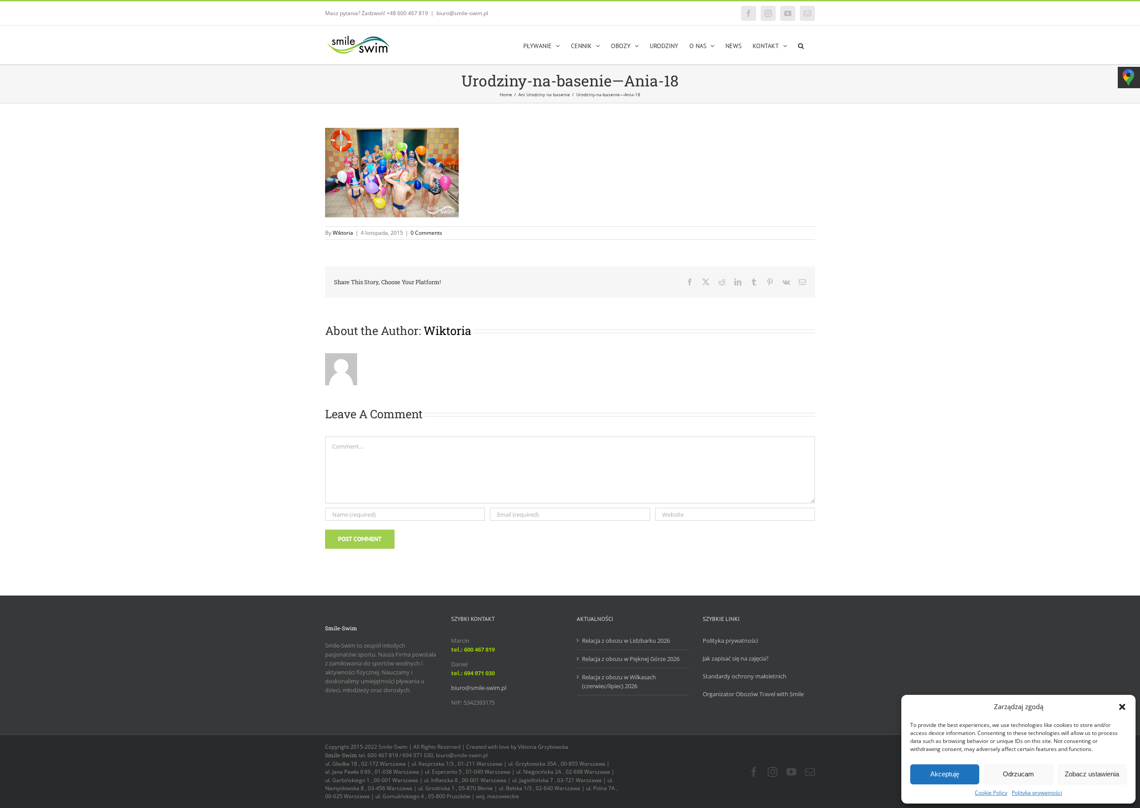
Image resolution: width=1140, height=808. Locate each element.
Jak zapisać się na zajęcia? (736, 658)
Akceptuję (944, 774)
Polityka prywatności (1037, 792)
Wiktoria (343, 233)
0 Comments (426, 233)
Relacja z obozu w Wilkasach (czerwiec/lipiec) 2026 (619, 681)
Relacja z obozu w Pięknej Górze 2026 (631, 659)
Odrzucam (1018, 774)
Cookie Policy (991, 792)
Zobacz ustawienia (1092, 774)
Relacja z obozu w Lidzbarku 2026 (626, 641)
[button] (1122, 706)
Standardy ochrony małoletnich (744, 676)
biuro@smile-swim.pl (462, 13)
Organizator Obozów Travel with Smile (753, 694)
